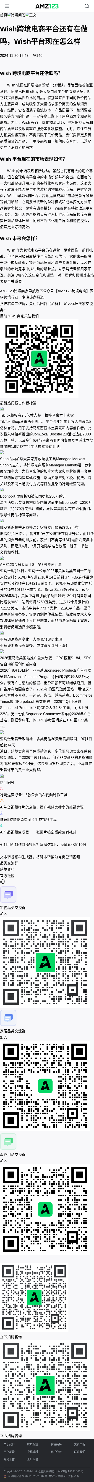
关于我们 (9, 1444)
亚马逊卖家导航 (44, 1471)
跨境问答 (18, 15)
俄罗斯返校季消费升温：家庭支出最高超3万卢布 (39, 527)
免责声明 (79, 1444)
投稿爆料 (32, 1452)
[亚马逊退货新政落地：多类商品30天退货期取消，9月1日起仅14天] (47, 733)
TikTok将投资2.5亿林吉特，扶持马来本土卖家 (37, 415)
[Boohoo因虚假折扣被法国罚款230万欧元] (47, 490)
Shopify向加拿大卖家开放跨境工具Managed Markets (42, 459)
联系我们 (79, 1452)
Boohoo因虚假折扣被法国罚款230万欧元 (33, 496)
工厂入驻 (32, 1459)
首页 (3, 15)
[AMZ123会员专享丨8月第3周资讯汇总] (47, 558)
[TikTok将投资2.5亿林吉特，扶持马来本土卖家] (47, 409)
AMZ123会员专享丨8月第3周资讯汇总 (31, 565)
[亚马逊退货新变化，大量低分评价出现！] (47, 633)
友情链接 (56, 1444)
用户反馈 (9, 1452)
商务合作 (9, 1459)
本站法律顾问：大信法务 (64, 1476)
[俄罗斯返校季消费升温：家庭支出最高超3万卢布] (47, 521)
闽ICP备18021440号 (70, 1471)
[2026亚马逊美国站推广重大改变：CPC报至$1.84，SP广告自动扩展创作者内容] (47, 652)
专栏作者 (56, 1452)
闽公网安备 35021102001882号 (27, 1476)
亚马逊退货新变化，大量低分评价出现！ (33, 639)
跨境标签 (32, 1444)
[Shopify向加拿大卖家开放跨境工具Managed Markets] (47, 453)
